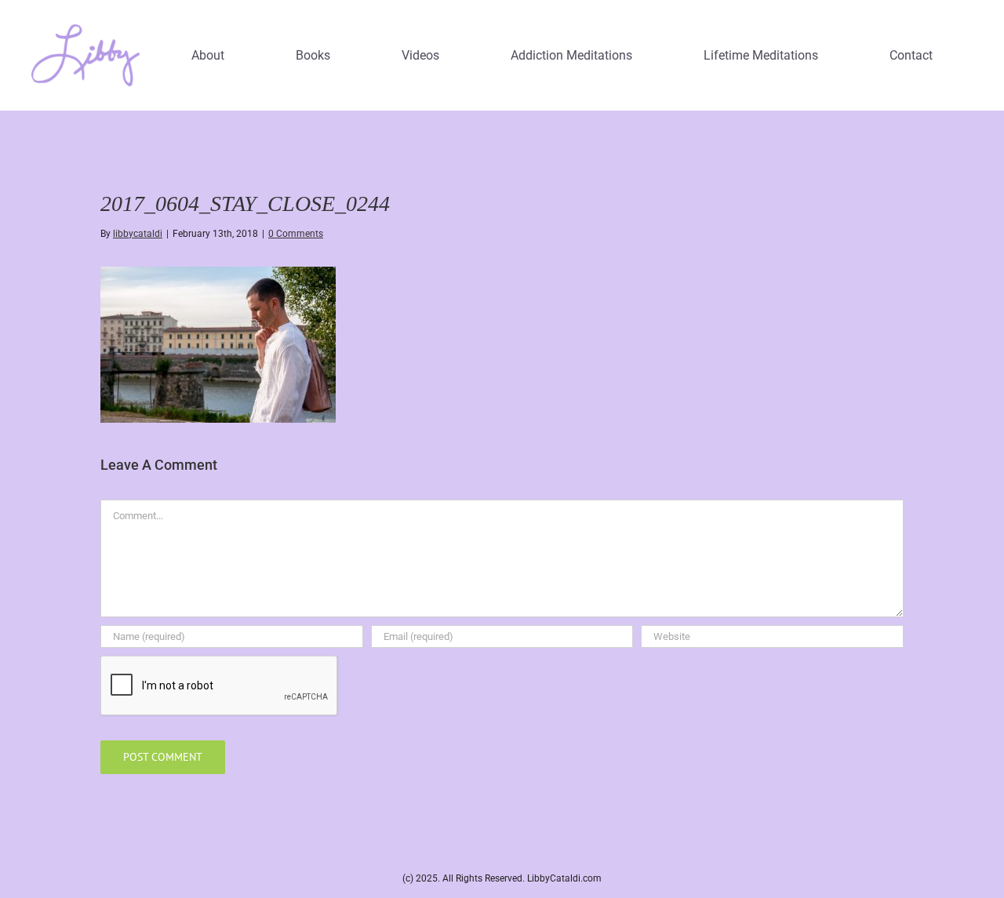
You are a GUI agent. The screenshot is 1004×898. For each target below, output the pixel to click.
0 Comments (295, 233)
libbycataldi (137, 233)
